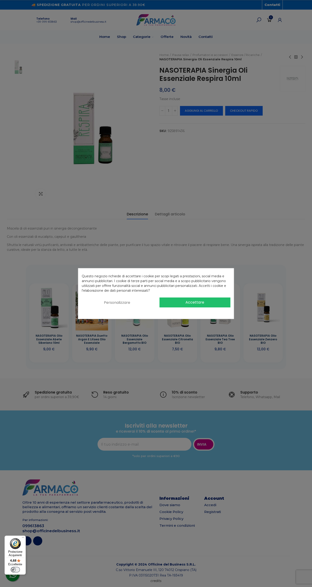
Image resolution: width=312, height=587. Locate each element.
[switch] (15, 569)
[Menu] (23, 538)
